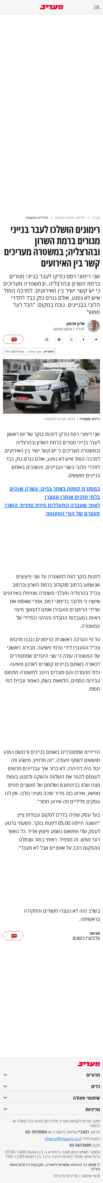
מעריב (96, 217)
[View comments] (13, 339)
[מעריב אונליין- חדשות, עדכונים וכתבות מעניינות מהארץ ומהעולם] (52, 7)
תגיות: (94, 933)
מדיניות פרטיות (66, 1175)
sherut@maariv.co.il (63, 1138)
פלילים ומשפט (37, 217)
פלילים (94, 938)
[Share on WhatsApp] (59, 339)
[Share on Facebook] (84, 339)
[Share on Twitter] (71, 339)
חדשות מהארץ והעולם (70, 217)
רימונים (79, 938)
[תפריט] (98, 7)
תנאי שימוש (91, 1175)
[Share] (96, 339)
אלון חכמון (75, 323)
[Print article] (47, 339)
